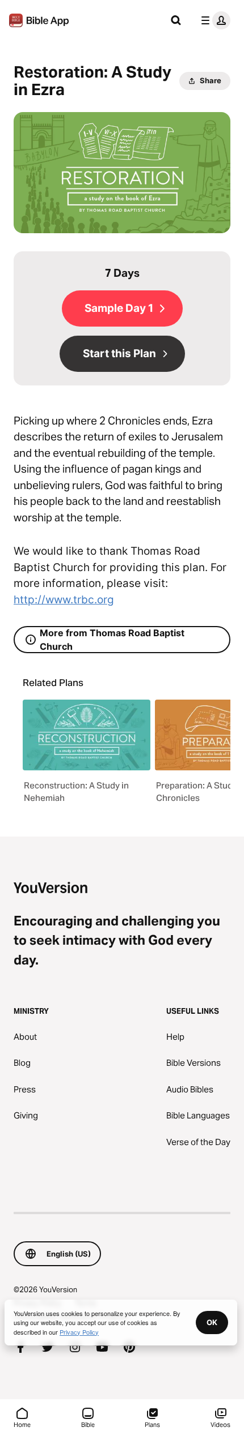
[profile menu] (213, 20)
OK (212, 1322)
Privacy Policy (79, 1331)
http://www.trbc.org (64, 599)
